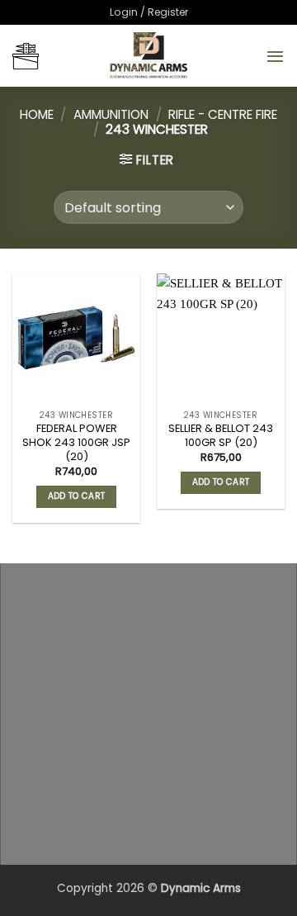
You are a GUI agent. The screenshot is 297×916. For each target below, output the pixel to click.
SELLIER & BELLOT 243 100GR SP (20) (220, 436)
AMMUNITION (110, 114)
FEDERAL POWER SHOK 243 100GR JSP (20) (76, 442)
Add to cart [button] (76, 496)
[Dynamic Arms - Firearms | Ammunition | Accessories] (148, 56)
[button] (149, 12)
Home (37, 114)
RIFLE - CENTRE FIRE (222, 114)
